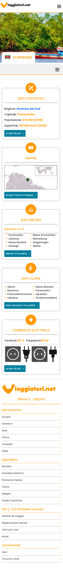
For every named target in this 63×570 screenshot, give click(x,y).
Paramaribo (16, 235)
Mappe (6, 493)
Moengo (14, 246)
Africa (5, 437)
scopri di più (13, 133)
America (7, 423)
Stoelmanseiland (46, 298)
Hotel (5, 536)
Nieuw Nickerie (17, 242)
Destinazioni (11, 410)
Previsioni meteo (12, 480)
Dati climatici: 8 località (20, 305)
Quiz (4, 552)
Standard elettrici (13, 473)
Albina (37, 246)
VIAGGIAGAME (11, 545)
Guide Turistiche (12, 500)
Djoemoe (13, 290)
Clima (5, 487)
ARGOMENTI (10, 460)
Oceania (7, 444)
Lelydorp (14, 238)
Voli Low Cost (10, 529)
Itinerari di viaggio (13, 516)
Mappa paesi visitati (14, 523)
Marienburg (40, 238)
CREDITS (39, 399)
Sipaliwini (41, 294)
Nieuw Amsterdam (44, 235)
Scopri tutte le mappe (19, 195)
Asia (4, 430)
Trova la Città (10, 559)
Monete (6, 466)
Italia (5, 451)
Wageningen (40, 242)
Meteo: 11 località (16, 253)
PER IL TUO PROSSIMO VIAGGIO (23, 509)
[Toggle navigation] (59, 6)
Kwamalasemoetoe (19, 294)
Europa (6, 417)
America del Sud (28, 109)
